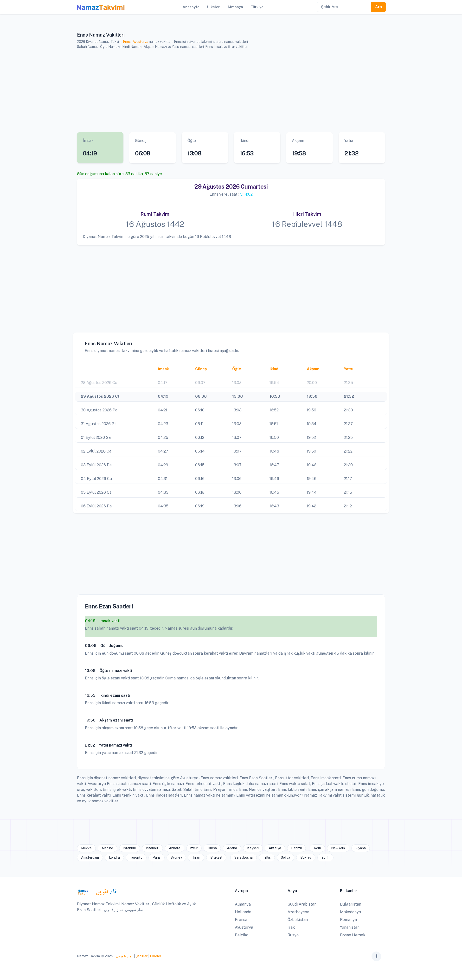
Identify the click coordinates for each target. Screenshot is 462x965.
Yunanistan (349, 927)
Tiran (196, 857)
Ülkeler (155, 956)
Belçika (241, 935)
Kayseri (253, 848)
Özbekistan (298, 919)
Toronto (136, 857)
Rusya (293, 935)
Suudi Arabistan (302, 904)
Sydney (176, 857)
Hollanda (243, 912)
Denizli (296, 848)
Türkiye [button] (257, 7)
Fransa (241, 919)
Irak (291, 927)
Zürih (325, 857)
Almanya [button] (235, 7)
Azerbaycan (298, 912)
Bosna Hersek (352, 935)
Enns (127, 42)
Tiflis (267, 857)
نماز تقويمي (123, 956)
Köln (317, 848)
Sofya (285, 857)
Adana (232, 848)
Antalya (275, 848)
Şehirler (141, 956)
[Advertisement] (225, 90)
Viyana (360, 848)
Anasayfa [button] (191, 7)
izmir (194, 848)
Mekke (86, 848)
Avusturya (140, 42)
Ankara (174, 848)
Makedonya (350, 912)
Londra (114, 857)
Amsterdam (90, 857)
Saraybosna (243, 857)
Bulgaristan (350, 904)
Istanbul (129, 848)
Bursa (212, 848)
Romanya (348, 919)
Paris (156, 857)
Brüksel (216, 857)
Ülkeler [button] (213, 7)
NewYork (338, 848)
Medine (107, 848)
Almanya (243, 904)
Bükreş (305, 857)
